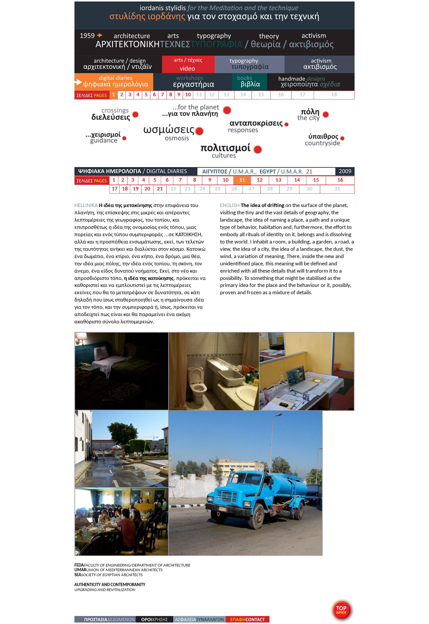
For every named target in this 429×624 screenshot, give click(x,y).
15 (316, 180)
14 (297, 180)
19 (136, 189)
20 (147, 189)
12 (260, 180)
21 (160, 189)
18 (125, 189)
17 (115, 189)
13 (278, 180)
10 (188, 95)
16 (340, 180)
